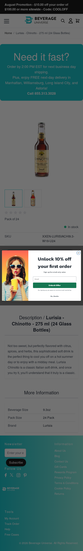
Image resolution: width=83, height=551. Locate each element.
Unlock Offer (54, 285)
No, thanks (54, 296)
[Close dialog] (78, 253)
